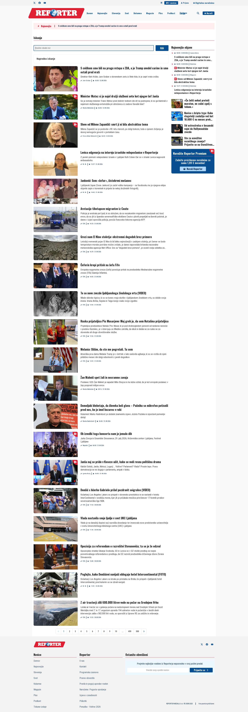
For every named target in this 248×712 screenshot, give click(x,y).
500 (137, 631)
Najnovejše (102, 13)
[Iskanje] (198, 13)
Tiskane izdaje (183, 13)
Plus (161, 13)
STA (84, 224)
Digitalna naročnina (204, 2)
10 (116, 631)
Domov (90, 13)
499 (129, 631)
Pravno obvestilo (87, 678)
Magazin (150, 13)
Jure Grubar (87, 81)
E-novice (172, 2)
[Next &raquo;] (144, 631)
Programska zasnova (89, 672)
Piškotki (83, 701)
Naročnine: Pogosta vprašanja (93, 689)
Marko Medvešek (88, 108)
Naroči (210, 13)
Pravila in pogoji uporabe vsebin (94, 683)
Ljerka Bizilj (87, 474)
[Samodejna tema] (161, 2)
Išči (162, 48)
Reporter (85, 445)
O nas (82, 660)
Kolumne (138, 13)
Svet (127, 13)
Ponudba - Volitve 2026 (90, 706)
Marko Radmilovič (88, 421)
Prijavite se (199, 670)
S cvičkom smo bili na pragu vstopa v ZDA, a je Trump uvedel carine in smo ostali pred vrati (97, 26)
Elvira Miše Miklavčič (90, 136)
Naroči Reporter (195, 169)
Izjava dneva (194, 53)
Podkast (171, 13)
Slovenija (116, 13)
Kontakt (83, 666)
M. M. (85, 164)
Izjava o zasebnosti (88, 695)
